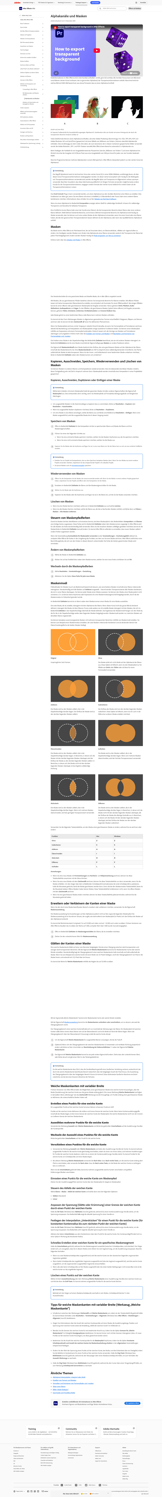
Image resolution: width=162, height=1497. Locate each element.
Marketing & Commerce (64, 2)
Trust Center (125, 1471)
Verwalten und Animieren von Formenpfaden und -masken (73, 1383)
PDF (14, 1461)
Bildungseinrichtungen (73, 1452)
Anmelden (143, 2)
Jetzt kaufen (95, 2)
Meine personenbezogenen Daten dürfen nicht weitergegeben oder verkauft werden (128, 1491)
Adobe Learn (98, 1458)
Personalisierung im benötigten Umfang (50, 1452)
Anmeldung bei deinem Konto (129, 1451)
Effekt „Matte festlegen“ (61, 1390)
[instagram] (31, 1491)
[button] (136, 2)
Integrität (124, 1473)
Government (71, 1457)
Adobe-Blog (125, 1478)
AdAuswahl (145, 1493)
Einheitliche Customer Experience (48, 1457)
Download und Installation (101, 1453)
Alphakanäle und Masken (32, 98)
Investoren (124, 1466)
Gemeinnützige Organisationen (75, 1455)
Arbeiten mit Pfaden (73, 240)
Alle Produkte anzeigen (19, 1471)
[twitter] (35, 1491)
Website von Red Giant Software (105, 199)
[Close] (108, 1493)
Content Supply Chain (46, 1455)
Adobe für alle (125, 1476)
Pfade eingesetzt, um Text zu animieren (107, 236)
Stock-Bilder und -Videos (19, 1468)
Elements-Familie (18, 1466)
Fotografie (16, 1453)
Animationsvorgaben (78, 465)
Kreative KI (16, 1451)
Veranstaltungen (126, 1458)
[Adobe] (17, 2)
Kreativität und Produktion (47, 1460)
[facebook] (28, 1491)
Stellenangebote (126, 1456)
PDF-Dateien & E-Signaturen (45, 2)
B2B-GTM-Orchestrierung (46, 1463)
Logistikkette (125, 1468)
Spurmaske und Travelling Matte (64, 1393)
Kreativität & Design (28, 2)
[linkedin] (38, 1491)
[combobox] (112, 8)
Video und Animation (18, 1458)
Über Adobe (125, 1453)
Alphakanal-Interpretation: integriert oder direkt (69, 1377)
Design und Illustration (19, 1456)
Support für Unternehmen (101, 1461)
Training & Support (81, 2)
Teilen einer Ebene (59, 1386)
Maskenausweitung (71, 1022)
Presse (123, 1461)
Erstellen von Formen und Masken (98, 334)
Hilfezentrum (98, 1451)
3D (14, 1463)
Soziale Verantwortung (127, 1463)
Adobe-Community (99, 1456)
